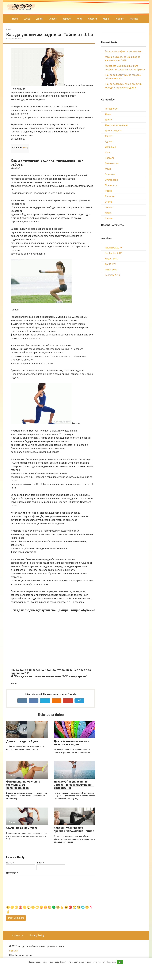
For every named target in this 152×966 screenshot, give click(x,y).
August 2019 (111, 258)
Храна (108, 212)
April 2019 (110, 264)
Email (40, 862)
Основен (110, 174)
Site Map (13, 951)
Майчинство (111, 163)
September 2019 (113, 253)
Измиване (110, 147)
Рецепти (119, 18)
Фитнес (134, 18)
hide (25, 147)
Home (15, 18)
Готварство (111, 108)
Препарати (111, 185)
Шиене (109, 218)
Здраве (66, 18)
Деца (27, 18)
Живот (53, 18)
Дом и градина (113, 130)
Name (10, 862)
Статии (108, 201)
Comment (12, 873)
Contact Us (17, 935)
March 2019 (111, 269)
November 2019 (113, 247)
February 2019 (112, 275)
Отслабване (111, 179)
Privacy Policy (36, 935)
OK (120, 962)
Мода (106, 18)
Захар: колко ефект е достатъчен (123, 51)
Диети (39, 18)
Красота (92, 18)
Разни (108, 190)
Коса (79, 18)
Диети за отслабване (116, 125)
